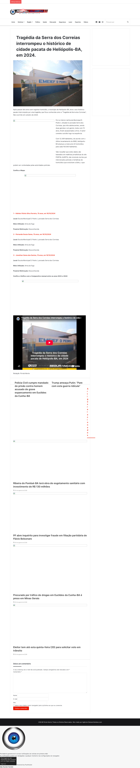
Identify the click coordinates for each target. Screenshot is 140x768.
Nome (15, 695)
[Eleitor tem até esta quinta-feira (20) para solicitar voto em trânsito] (50, 625)
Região (29, 22)
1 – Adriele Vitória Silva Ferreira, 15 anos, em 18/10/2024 (34, 213)
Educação (53, 22)
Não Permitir (4, 767)
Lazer (70, 22)
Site (14, 702)
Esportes (78, 22)
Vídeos (86, 22)
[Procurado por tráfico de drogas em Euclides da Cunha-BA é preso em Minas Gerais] (50, 568)
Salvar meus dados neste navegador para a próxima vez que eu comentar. (38, 705)
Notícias (20, 22)
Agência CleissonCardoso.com (92, 722)
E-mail (15, 699)
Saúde (45, 22)
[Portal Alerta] (29, 11)
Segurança (62, 22)
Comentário (17, 672)
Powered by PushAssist (24, 765)
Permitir (10, 767)
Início (13, 22)
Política (37, 22)
